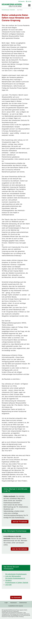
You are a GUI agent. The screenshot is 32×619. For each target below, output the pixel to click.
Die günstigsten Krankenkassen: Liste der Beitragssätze (16, 575)
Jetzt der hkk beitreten (19, 549)
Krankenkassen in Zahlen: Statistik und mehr (16, 584)
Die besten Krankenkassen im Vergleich (15, 579)
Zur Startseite (16, 597)
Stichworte (21, 1)
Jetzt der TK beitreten (19, 522)
